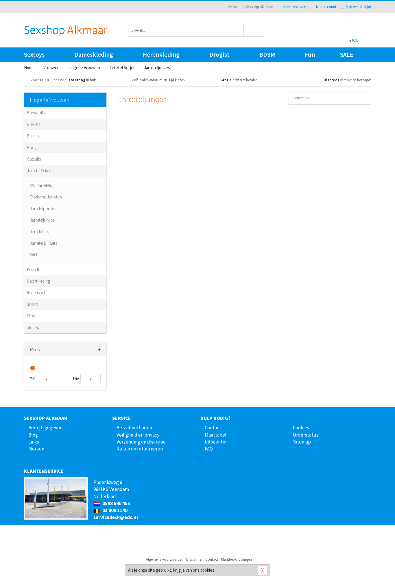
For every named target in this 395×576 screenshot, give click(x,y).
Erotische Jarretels (46, 197)
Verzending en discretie (141, 442)
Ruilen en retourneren (140, 449)
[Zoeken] (254, 30)
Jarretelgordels (43, 208)
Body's (33, 147)
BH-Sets (33, 124)
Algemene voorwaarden (164, 559)
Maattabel (215, 435)
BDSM (267, 54)
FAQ (209, 449)
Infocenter (216, 442)
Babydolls (36, 112)
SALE (346, 54)
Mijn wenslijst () (358, 6)
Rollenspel (36, 292)
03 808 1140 (114, 510)
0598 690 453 (115, 503)
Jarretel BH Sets (43, 243)
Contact (213, 427)
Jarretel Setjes (39, 170)
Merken (36, 449)
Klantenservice (294, 6)
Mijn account (326, 6)
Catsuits (34, 159)
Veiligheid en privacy (138, 435)
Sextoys (34, 54)
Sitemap (302, 442)
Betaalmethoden (134, 427)
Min (32, 378)
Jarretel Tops (41, 231)
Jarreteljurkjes (42, 220)
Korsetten (35, 269)
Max (76, 378)
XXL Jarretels (41, 185)
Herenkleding (161, 54)
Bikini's (33, 136)
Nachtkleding (38, 281)
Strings (33, 327)
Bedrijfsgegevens (46, 427)
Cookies (301, 427)
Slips (31, 316)
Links (33, 442)
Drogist (219, 54)
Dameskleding (93, 54)
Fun (310, 54)
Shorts (32, 304)
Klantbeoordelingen (236, 559)
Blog (33, 435)
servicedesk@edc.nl (115, 517)
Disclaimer (194, 559)
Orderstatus (305, 435)
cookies (207, 570)
